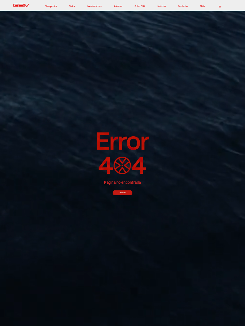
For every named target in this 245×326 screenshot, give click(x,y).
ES (220, 6)
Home (123, 193)
